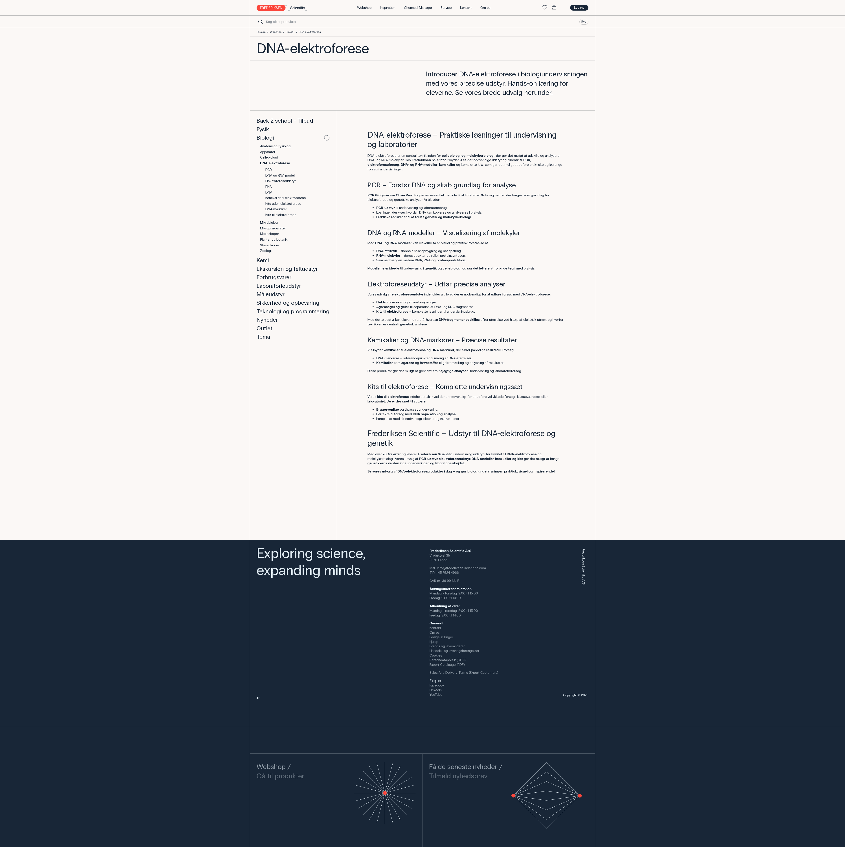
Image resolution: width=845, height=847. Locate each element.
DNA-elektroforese (310, 31)
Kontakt (435, 628)
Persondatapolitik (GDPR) (449, 660)
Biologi (290, 31)
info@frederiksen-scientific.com (461, 568)
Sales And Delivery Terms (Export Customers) (464, 672)
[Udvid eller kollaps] (326, 137)
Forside (261, 31)
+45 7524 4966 (447, 572)
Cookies (436, 655)
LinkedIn (436, 690)
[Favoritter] (544, 8)
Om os (435, 632)
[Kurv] (554, 8)
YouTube (436, 694)
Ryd (583, 21)
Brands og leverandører (447, 646)
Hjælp (434, 642)
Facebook (437, 685)
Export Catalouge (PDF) (447, 664)
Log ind (579, 7)
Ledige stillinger (441, 637)
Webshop (275, 31)
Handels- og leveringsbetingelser (454, 651)
